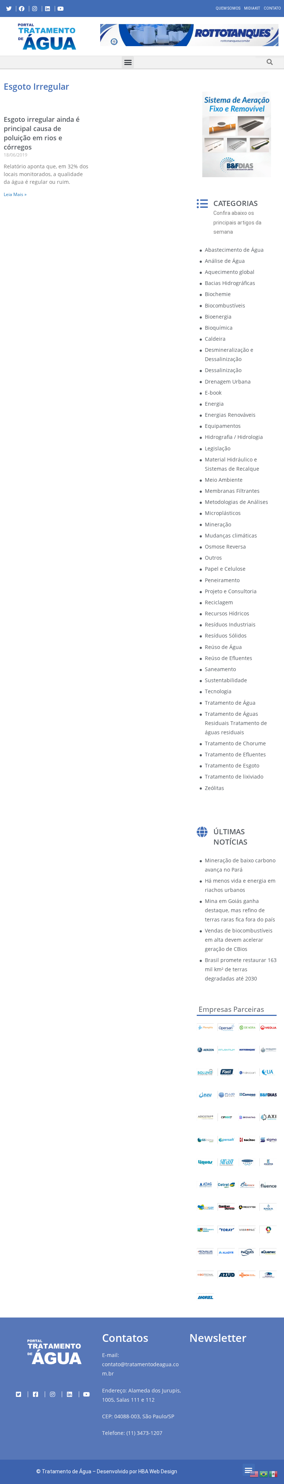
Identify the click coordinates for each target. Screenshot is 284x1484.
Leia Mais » (15, 194)
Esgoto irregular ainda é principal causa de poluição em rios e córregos (42, 133)
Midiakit (252, 8)
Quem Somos (228, 8)
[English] (254, 1473)
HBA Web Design (157, 1471)
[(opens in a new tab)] (189, 35)
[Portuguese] (264, 1473)
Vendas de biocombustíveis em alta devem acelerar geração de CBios (239, 939)
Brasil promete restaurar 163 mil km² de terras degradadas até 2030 (241, 969)
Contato (272, 8)
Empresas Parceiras (231, 1009)
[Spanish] (273, 1473)
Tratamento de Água (66, 1471)
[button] (100, 36)
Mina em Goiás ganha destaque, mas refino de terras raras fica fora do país (240, 910)
